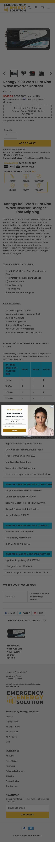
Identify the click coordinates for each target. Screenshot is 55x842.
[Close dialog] (52, 406)
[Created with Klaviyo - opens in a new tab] (27, 436)
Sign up (14, 430)
